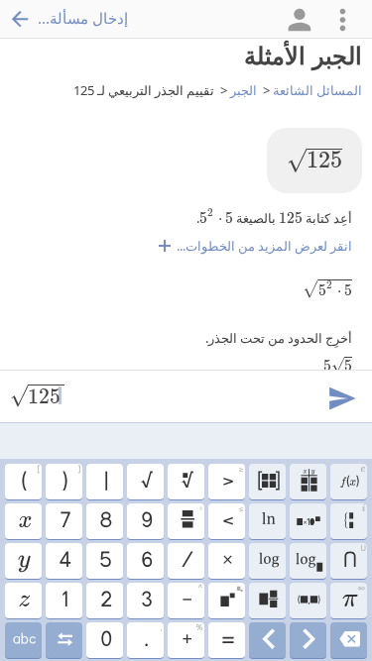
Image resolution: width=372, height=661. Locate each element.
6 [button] (146, 561)
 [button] (348, 640)
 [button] (267, 521)
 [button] (267, 600)
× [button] (226, 561)
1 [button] (64, 600)
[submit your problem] (341, 396)
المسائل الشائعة (317, 90)
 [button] (268, 561)
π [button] (352, 597)
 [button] (24, 521)
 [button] (308, 482)
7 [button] (64, 521)
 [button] (191, 518)
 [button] (308, 521)
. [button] (152, 637)
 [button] (23, 600)
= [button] (227, 640)
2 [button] (105, 600)
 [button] (308, 561)
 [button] (308, 600)
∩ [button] (354, 558)
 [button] (23, 640)
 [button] (23, 561)
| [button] (105, 482)
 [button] (354, 519)
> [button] (232, 479)
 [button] (268, 482)
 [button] (64, 640)
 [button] (230, 597)
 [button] (308, 640)
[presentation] (314, 160)
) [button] (70, 479)
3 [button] (146, 600)
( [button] (30, 479)
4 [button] (64, 561)
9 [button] (146, 521)
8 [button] (104, 521)
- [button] (191, 597)
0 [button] (105, 640)
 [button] (267, 640)
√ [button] (146, 482)
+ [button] (191, 637)
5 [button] (104, 561)
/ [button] (186, 561)
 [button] (186, 482)
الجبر (243, 90)
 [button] (351, 479)
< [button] (232, 518)
